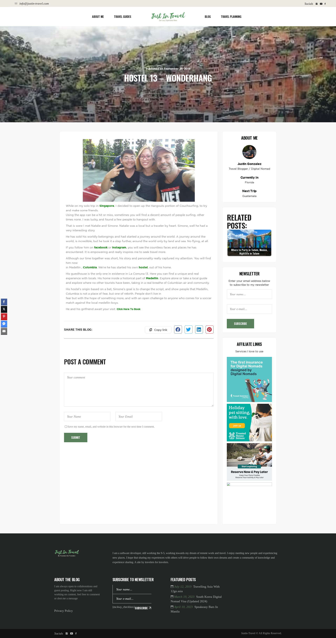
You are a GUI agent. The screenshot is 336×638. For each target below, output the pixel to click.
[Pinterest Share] (4, 316)
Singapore (106, 205)
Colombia (90, 267)
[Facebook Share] (4, 302)
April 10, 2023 (184, 607)
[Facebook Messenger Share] (4, 324)
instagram (119, 247)
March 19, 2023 (184, 596)
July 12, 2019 (183, 586)
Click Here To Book (128, 309)
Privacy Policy (63, 610)
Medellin (152, 278)
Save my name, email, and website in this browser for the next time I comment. (111, 426)
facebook (100, 247)
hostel (143, 267)
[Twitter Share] (4, 309)
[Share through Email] (4, 331)
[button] (178, 329)
